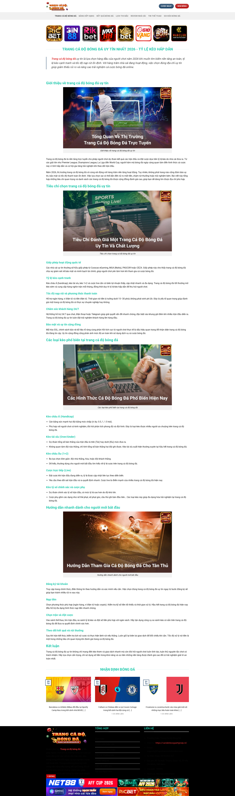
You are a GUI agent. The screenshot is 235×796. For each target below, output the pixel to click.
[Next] (189, 699)
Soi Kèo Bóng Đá (172, 16)
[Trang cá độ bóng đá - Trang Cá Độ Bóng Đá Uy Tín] (58, 6)
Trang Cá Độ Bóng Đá (65, 16)
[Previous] (46, 699)
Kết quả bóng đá (105, 16)
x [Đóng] (51, 776)
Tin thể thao (154, 16)
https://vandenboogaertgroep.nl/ (171, 743)
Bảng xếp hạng (86, 16)
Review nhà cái (138, 16)
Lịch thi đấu (122, 16)
